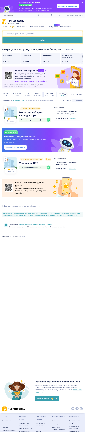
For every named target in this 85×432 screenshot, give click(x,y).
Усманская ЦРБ (28, 163)
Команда (55, 424)
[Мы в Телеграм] (73, 408)
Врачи (4, 27)
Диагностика (22, 27)
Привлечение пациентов (40, 425)
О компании (6, 421)
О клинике (56, 421)
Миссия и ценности (9, 430)
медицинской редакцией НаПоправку (36, 224)
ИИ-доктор (53, 27)
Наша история (7, 424)
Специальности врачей (74, 422)
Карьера (5, 427)
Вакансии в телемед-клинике (58, 428)
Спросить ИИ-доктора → (15, 147)
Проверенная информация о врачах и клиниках (26, 426)
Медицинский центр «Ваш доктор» (31, 114)
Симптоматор (65, 27)
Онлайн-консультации (38, 27)
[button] (42, 33)
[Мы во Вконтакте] (77, 408)
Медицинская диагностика (74, 427)
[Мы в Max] (81, 408)
